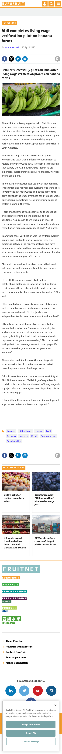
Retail (34, 436)
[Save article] (57, 59)
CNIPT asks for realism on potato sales (14, 498)
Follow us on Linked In (10, 690)
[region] (30, 726)
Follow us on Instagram (51, 690)
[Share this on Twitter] (11, 59)
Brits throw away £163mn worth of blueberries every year (44, 499)
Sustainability (14, 441)
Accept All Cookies (31, 724)
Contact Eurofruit (16, 652)
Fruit (48, 431)
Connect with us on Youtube (38, 690)
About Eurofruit (14, 641)
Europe (38, 431)
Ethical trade (25, 431)
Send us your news (16, 657)
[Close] (55, 705)
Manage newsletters (17, 662)
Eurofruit (9, 23)
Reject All (31, 733)
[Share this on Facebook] (4, 59)
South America (48, 436)
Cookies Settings (31, 741)
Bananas (11, 431)
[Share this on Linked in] (18, 59)
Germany (11, 436)
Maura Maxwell (12, 47)
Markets (24, 436)
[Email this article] (25, 59)
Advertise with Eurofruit (19, 646)
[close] (60, 52)
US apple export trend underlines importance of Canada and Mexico (15, 542)
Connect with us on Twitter (24, 690)
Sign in (19, 52)
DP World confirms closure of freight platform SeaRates (45, 541)
